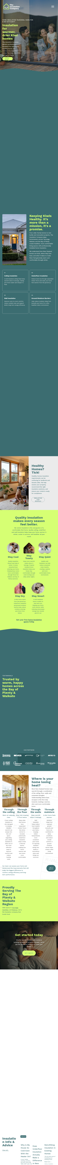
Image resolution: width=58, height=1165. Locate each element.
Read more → (48, 1161)
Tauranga (15, 907)
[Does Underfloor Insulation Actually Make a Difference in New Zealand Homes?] (38, 1141)
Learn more (7, 58)
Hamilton (5, 910)
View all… (5, 1150)
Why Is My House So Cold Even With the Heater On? (26, 1151)
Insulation (50, 1163)
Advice (46, 1163)
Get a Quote (51, 868)
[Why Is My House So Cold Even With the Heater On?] (26, 1140)
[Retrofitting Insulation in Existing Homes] (50, 1140)
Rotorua (14, 910)
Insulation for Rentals (38, 499)
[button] (53, 1136)
